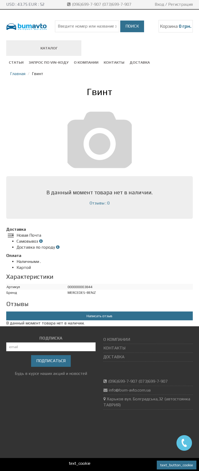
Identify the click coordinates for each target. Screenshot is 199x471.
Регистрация (180, 4)
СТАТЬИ (16, 62)
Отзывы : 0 (100, 203)
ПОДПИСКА (50, 338)
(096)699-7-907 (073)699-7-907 (101, 4)
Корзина (175, 26)
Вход (159, 4)
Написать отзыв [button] (99, 316)
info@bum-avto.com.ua (130, 390)
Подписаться (51, 360)
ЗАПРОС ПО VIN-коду (49, 62)
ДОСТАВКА (140, 62)
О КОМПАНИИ (86, 62)
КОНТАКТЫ (114, 62)
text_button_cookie (176, 465)
